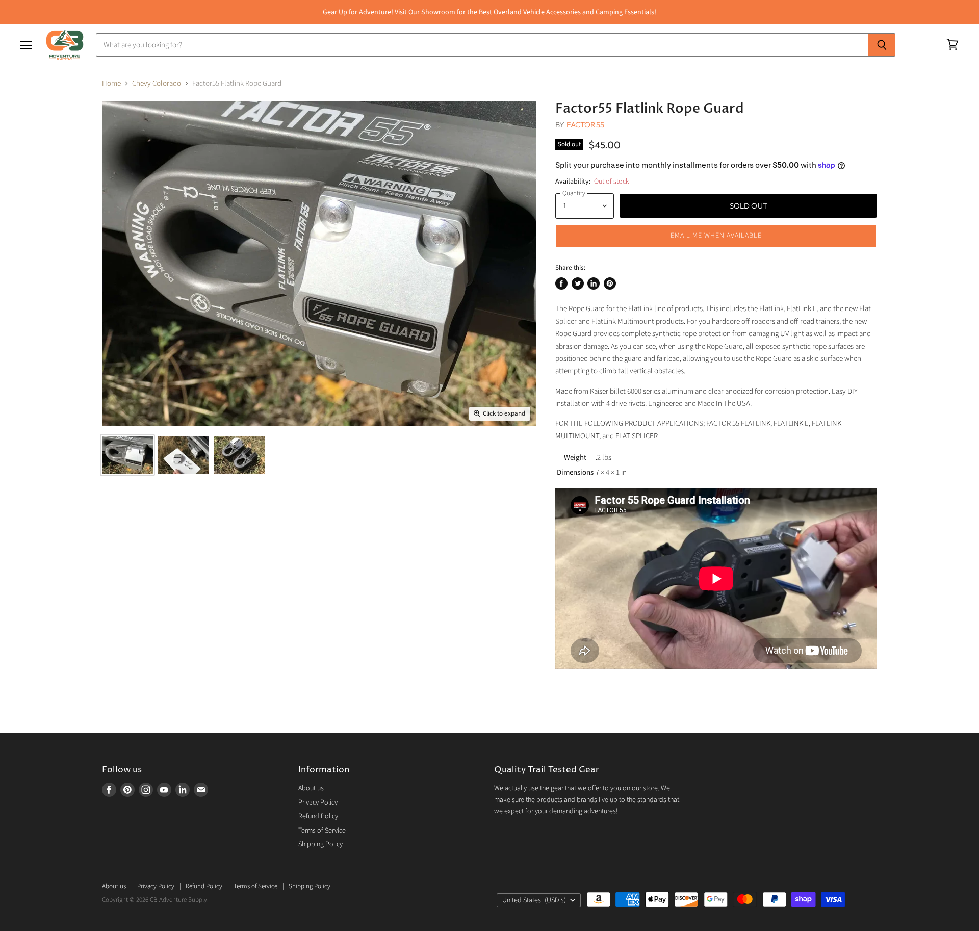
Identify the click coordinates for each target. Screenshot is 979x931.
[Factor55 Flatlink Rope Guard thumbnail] (127, 455)
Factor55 (585, 125)
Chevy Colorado (156, 83)
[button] (716, 236)
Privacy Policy (318, 802)
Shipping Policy (320, 844)
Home (111, 83)
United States (534, 900)
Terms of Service (322, 830)
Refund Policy (318, 816)
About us (311, 788)
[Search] (881, 45)
